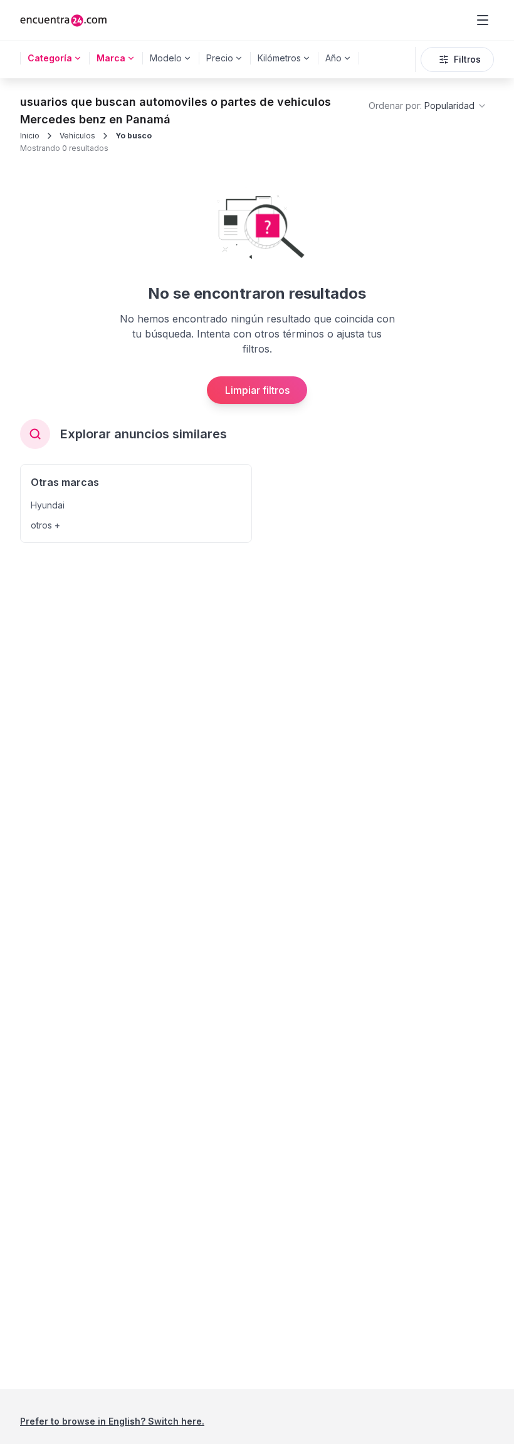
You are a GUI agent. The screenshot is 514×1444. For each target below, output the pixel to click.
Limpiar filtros (257, 390)
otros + (45, 525)
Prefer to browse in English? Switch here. (112, 1421)
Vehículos (77, 135)
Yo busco (133, 135)
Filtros (467, 59)
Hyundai (48, 505)
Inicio (29, 135)
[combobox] (428, 105)
